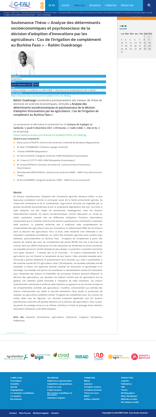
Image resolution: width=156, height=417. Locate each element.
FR (50, 5)
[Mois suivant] (126, 26)
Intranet (55, 413)
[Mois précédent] (122, 26)
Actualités (14, 384)
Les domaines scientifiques (22, 393)
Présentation (15, 381)
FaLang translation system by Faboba (15, 332)
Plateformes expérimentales (59, 381)
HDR (123, 387)
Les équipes (15, 396)
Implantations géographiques (59, 384)
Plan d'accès (25, 413)
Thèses (124, 390)
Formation (110, 5)
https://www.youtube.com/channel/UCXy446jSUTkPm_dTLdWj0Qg (41, 95)
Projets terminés (54, 390)
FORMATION (89, 378)
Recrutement (16, 399)
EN (53, 5)
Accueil (66, 5)
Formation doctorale (93, 390)
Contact (13, 413)
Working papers (128, 393)
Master (87, 381)
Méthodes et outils (129, 399)
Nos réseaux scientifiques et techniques (59, 394)
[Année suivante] (124, 26)
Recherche (95, 5)
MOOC (87, 396)
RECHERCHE (52, 378)
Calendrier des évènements (31, 13)
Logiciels (125, 381)
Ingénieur (88, 384)
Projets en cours (54, 387)
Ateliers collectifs (92, 399)
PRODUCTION (127, 378)
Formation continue (92, 387)
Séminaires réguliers (56, 398)
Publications (126, 384)
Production (127, 5)
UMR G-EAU (79, 5)
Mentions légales (41, 413)
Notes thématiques (129, 396)
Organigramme (16, 390)
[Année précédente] (120, 26)
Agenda (13, 387)
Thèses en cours (91, 393)
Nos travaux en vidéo (130, 402)
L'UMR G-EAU (16, 378)
